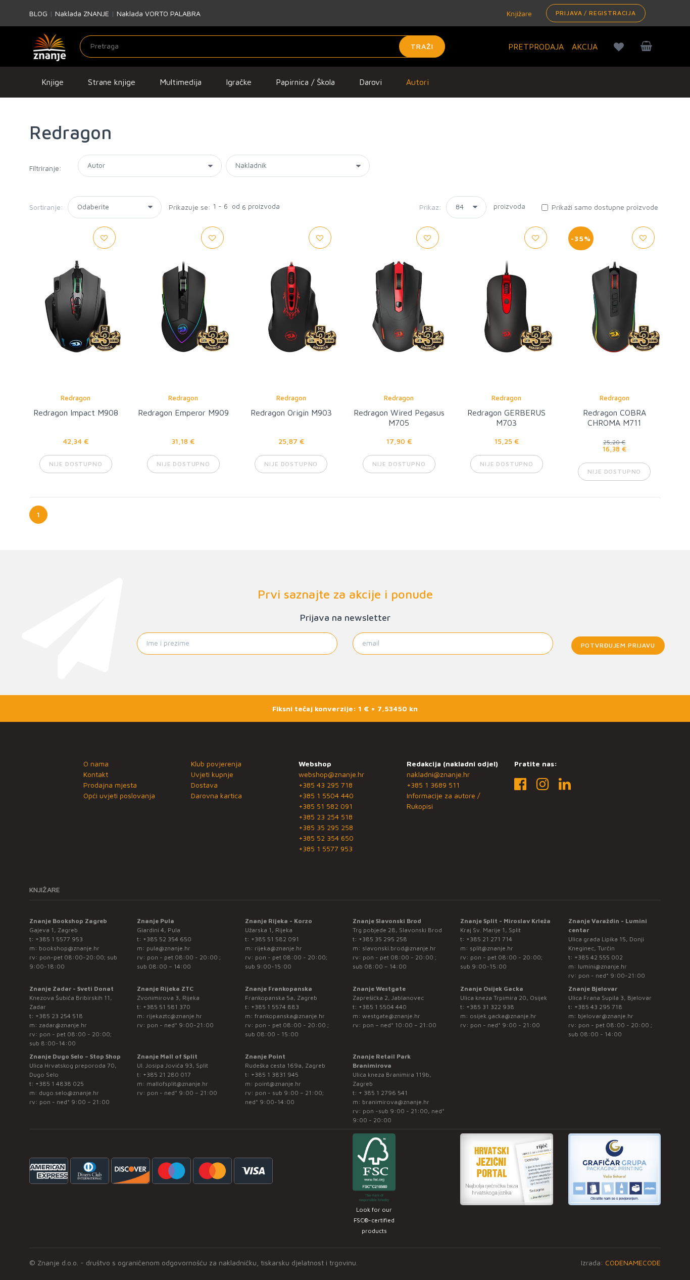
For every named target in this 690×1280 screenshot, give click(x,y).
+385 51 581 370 (166, 1007)
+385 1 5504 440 (326, 795)
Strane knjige (111, 81)
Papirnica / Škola (305, 81)
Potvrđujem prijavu (618, 645)
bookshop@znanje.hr (69, 948)
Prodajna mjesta (110, 785)
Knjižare (518, 13)
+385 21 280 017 (167, 1074)
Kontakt (95, 774)
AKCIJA (585, 46)
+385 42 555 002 (598, 957)
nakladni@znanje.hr (438, 774)
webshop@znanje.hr (331, 774)
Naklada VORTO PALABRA (159, 13)
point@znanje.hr (278, 1083)
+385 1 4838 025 (59, 1083)
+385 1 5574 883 (275, 1007)
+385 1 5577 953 (326, 848)
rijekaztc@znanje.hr (174, 1016)
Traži (422, 46)
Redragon (75, 398)
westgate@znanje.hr (391, 1016)
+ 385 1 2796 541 (383, 1092)
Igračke (239, 81)
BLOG (38, 13)
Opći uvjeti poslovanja (119, 795)
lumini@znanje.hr (602, 966)
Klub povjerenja (216, 763)
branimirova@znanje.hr (395, 1102)
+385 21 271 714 (489, 939)
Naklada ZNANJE (82, 13)
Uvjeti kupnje (212, 774)
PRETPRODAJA (536, 46)
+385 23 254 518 (326, 816)
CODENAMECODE (633, 1262)
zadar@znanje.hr (63, 1025)
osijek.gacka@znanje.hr (503, 1016)
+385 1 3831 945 (275, 1074)
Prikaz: (430, 207)
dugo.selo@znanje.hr (69, 1092)
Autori (417, 81)
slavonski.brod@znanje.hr (399, 948)
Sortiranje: (46, 207)
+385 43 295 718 (326, 785)
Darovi (370, 81)
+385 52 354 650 (326, 838)
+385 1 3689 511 (433, 785)
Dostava (204, 785)
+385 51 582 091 (326, 806)
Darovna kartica (216, 795)
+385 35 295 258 (326, 827)
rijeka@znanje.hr (278, 948)
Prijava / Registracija (596, 13)
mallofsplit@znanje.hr (177, 1083)
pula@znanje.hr (168, 948)
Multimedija (181, 81)
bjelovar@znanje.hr (605, 1016)
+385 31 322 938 (490, 1007)
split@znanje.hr (491, 948)
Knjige (52, 81)
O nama (96, 763)
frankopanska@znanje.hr (290, 1016)
